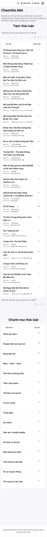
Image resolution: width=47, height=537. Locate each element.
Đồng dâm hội (27, 258)
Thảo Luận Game (10, 383)
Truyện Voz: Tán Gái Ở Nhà (15, 241)
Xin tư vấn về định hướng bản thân (18, 141)
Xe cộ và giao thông (12, 472)
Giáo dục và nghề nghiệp (18, 146)
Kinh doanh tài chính (12, 452)
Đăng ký (37, 3)
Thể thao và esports (12, 393)
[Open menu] (42, 3)
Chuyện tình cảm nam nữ (18, 236)
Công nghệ (13, 200)
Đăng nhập (26, 3)
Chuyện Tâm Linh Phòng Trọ (15, 264)
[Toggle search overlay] (18, 3)
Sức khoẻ (29, 110)
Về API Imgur (9, 206)
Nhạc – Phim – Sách (12, 363)
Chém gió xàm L (15, 173)
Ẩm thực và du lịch (11, 442)
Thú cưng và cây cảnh (13, 481)
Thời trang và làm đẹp (17, 99)
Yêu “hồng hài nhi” (11, 231)
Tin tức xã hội (14, 58)
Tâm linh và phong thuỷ (17, 269)
